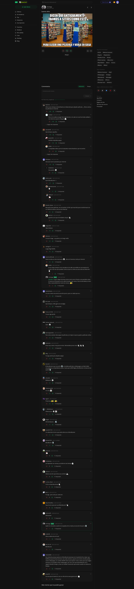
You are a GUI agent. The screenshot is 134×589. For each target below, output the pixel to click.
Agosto (100, 55)
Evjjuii (67, 54)
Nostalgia (109, 77)
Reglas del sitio (101, 102)
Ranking (19, 38)
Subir (26, 7)
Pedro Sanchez (101, 60)
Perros (107, 80)
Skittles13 (50, 194)
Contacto (99, 100)
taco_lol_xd (48, 544)
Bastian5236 (48, 440)
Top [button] (18, 17)
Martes (100, 65)
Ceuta (109, 57)
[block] (91, 50)
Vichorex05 (48, 513)
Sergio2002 (48, 225)
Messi (105, 65)
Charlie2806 (48, 555)
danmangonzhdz (49, 332)
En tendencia (20, 14)
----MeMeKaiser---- (50, 409)
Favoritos (19, 27)
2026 (99, 52)
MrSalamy (48, 159)
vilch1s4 (50, 215)
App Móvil (99, 98)
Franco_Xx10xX (49, 312)
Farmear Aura (101, 82)
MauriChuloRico (49, 503)
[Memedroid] (16, 2)
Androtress (51, 167)
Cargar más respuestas (52, 124)
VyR (110, 72)
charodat (47, 378)
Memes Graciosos (108, 52)
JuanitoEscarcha (52, 186)
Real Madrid (101, 62)
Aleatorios (20, 20)
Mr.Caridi (47, 301)
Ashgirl (47, 419)
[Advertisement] (107, 26)
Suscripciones (20, 23)
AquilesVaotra (49, 291)
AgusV (47, 398)
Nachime (47, 104)
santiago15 (48, 246)
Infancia (109, 82)
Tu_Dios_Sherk (49, 482)
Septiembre (107, 55)
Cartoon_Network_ (50, 322)
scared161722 (49, 430)
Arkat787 (47, 574)
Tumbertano (48, 461)
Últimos (19, 12)
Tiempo (89, 86)
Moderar (19, 30)
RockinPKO (51, 138)
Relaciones (100, 80)
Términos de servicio (102, 104)
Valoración (81, 86)
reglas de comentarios (59, 99)
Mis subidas (20, 32)
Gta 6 (108, 62)
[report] (87, 50)
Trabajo (108, 74)
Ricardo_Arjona (49, 205)
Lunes (113, 62)
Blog (18, 41)
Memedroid (101, 77)
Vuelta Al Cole (101, 57)
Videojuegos (101, 74)
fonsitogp (49, 7)
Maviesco (47, 236)
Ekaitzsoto (48, 343)
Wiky (46, 353)
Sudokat (50, 114)
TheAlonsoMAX (49, 388)
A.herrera (47, 450)
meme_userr (48, 178)
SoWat (50, 146)
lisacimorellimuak (49, 257)
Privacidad (99, 106)
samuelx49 (48, 129)
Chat (18, 35)
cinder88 (47, 534)
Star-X (47, 492)
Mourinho (110, 60)
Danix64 (47, 364)
